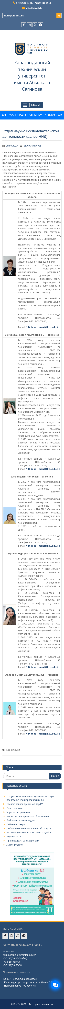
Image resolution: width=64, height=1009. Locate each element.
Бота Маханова (32, 145)
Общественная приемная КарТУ (25, 804)
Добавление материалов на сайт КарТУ (29, 828)
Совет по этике (15, 808)
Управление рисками (18, 812)
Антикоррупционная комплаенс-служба (29, 832)
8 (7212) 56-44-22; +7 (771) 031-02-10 (33, 3)
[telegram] (40, 24)
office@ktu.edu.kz (34, 8)
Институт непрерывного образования (28, 816)
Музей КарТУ (14, 836)
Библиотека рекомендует (21, 820)
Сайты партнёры (16, 824)
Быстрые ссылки (14, 15)
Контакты (8, 951)
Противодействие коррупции (23, 840)
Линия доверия (15, 844)
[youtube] (34, 24)
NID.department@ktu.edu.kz (43, 327)
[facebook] (23, 24)
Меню (35, 105)
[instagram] (29, 24)
